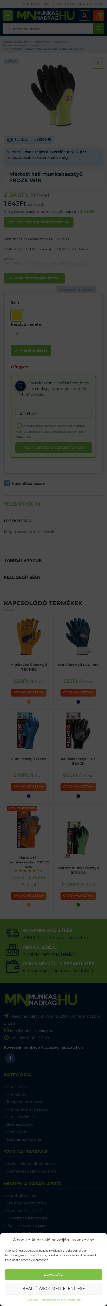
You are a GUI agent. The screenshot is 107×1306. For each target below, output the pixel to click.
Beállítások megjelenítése (53, 1288)
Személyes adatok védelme (61, 1300)
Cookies (32, 1300)
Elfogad (54, 1274)
